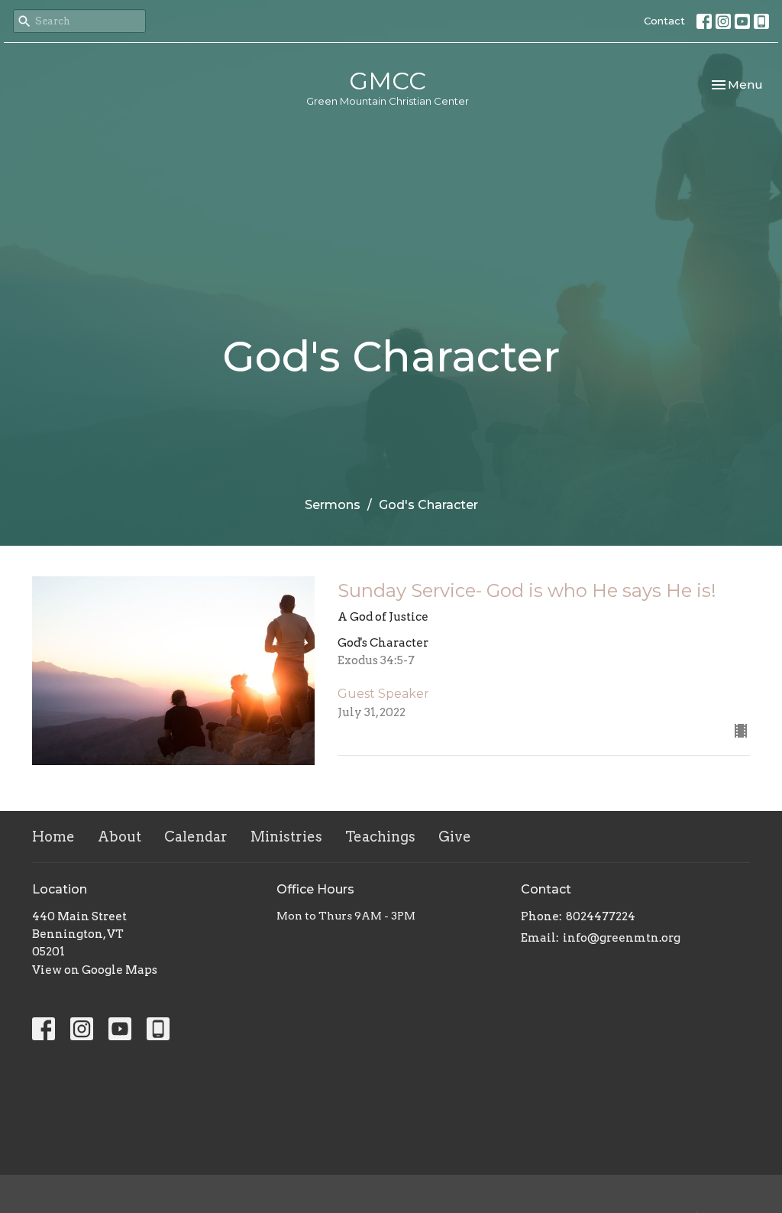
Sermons (332, 505)
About (119, 837)
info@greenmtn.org (621, 938)
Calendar (196, 837)
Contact (664, 21)
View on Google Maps (94, 970)
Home (53, 837)
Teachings (380, 837)
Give (454, 837)
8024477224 (600, 916)
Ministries (286, 837)
